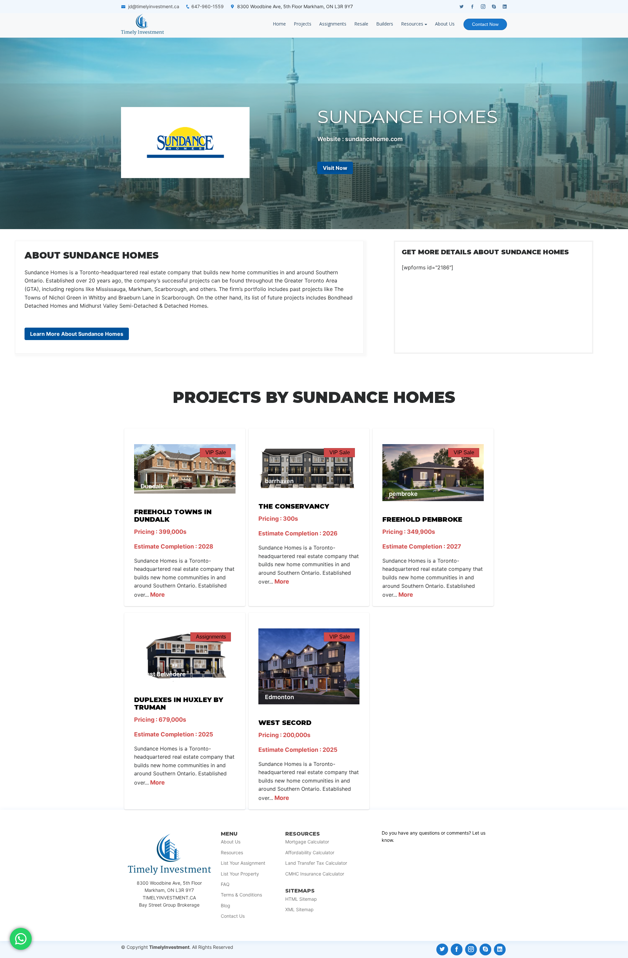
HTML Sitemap (301, 899)
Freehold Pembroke (422, 519)
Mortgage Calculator (307, 842)
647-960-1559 (207, 6)
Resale (361, 24)
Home (279, 24)
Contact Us (233, 916)
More (157, 594)
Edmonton (279, 697)
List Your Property (240, 874)
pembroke (403, 493)
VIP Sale (215, 452)
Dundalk (152, 486)
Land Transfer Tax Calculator (316, 863)
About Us (445, 24)
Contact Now (485, 24)
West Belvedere (163, 674)
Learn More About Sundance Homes (76, 334)
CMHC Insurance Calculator (314, 874)
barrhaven (279, 481)
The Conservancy (293, 506)
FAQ (225, 884)
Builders (384, 24)
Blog (225, 905)
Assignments (332, 24)
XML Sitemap (299, 909)
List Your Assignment (243, 863)
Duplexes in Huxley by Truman (178, 703)
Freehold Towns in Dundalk (173, 515)
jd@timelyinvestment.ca (153, 6)
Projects (302, 24)
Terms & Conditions (241, 895)
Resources (412, 24)
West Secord (284, 723)
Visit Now (335, 168)
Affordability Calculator (309, 852)
